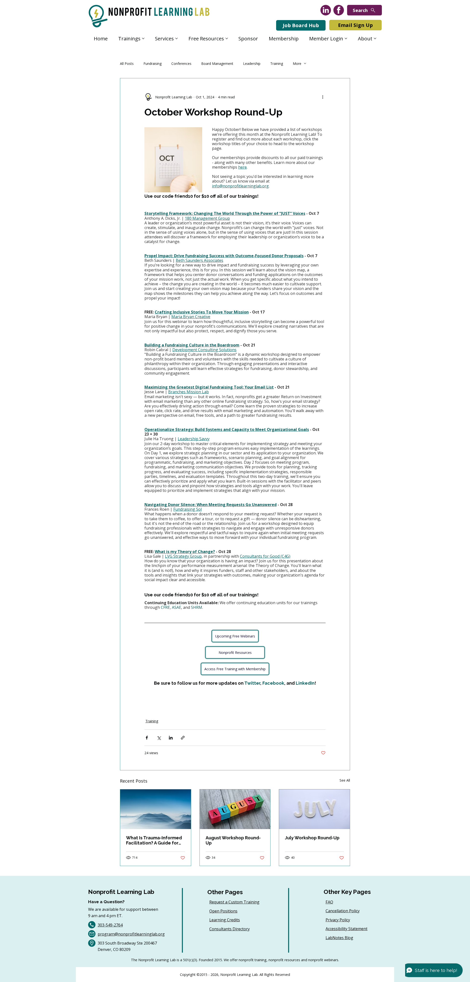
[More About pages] (375, 38)
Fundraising (152, 63)
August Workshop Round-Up (233, 840)
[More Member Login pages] (346, 38)
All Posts (127, 63)
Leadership (251, 63)
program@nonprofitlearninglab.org (131, 934)
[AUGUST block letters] (235, 809)
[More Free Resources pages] (226, 38)
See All (345, 780)
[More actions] (323, 97)
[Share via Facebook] (146, 737)
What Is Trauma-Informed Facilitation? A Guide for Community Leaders (154, 840)
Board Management (217, 63)
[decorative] (314, 809)
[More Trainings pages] (143, 38)
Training (276, 63)
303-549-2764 (110, 925)
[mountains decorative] (155, 809)
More (297, 63)
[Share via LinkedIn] (170, 737)
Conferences (181, 63)
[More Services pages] (176, 38)
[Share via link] (182, 737)
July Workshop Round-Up (312, 837)
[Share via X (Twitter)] (158, 737)
